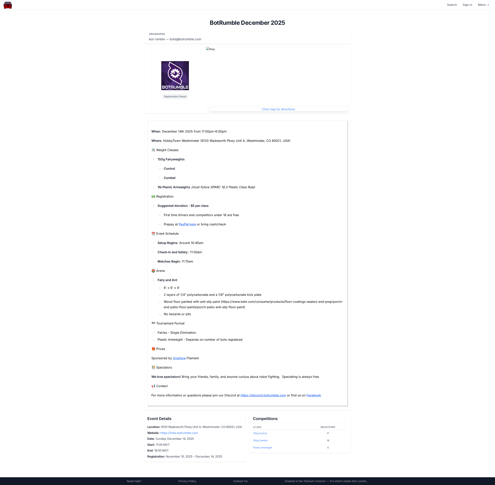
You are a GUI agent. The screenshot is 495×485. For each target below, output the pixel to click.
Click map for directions (278, 109)
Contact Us (240, 481)
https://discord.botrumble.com (263, 395)
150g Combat (260, 440)
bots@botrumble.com (185, 39)
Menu (482, 5)
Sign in (467, 5)
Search (452, 5)
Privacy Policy (187, 481)
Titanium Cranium (314, 481)
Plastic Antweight (262, 447)
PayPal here (187, 224)
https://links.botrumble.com (179, 433)
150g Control (260, 433)
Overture (179, 358)
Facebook (313, 395)
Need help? (134, 481)
